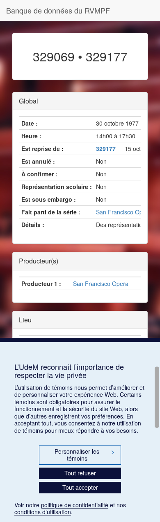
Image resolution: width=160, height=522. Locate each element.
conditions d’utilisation (42, 512)
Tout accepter (80, 487)
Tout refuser (80, 473)
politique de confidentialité (74, 505)
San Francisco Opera (100, 283)
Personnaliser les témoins (84, 455)
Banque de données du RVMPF (58, 10)
